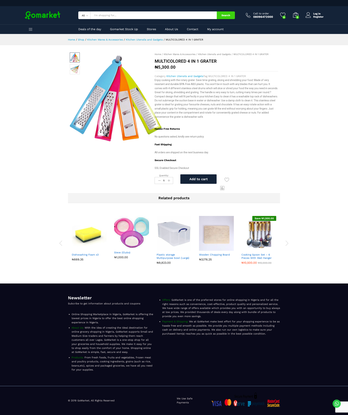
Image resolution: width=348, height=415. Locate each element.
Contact (192, 29)
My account (215, 29)
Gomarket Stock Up (124, 29)
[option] (89, 239)
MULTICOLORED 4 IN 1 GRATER (227, 76)
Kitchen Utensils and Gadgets (214, 54)
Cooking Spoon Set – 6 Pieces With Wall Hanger (256, 256)
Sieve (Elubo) (122, 252)
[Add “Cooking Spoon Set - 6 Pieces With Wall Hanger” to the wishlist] (267, 249)
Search (225, 15)
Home (158, 54)
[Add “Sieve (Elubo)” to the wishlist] (140, 246)
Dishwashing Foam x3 (85, 254)
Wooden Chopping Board (214, 254)
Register (318, 16)
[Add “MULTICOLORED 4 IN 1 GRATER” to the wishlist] (226, 179)
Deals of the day (89, 29)
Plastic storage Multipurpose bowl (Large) (173, 256)
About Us (171, 29)
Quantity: (164, 175)
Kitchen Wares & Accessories (180, 54)
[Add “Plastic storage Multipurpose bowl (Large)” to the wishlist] (182, 249)
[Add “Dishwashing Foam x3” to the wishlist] (97, 249)
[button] (222, 188)
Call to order (261, 13)
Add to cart (198, 179)
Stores (151, 29)
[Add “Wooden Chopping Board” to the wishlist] (225, 249)
